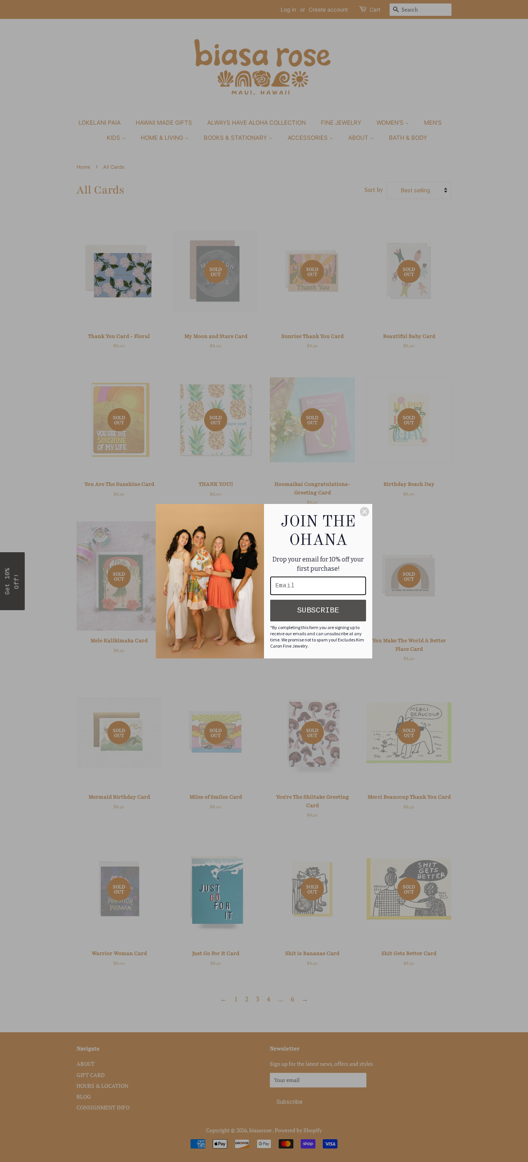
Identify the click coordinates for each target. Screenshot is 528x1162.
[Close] (364, 511)
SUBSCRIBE (318, 610)
